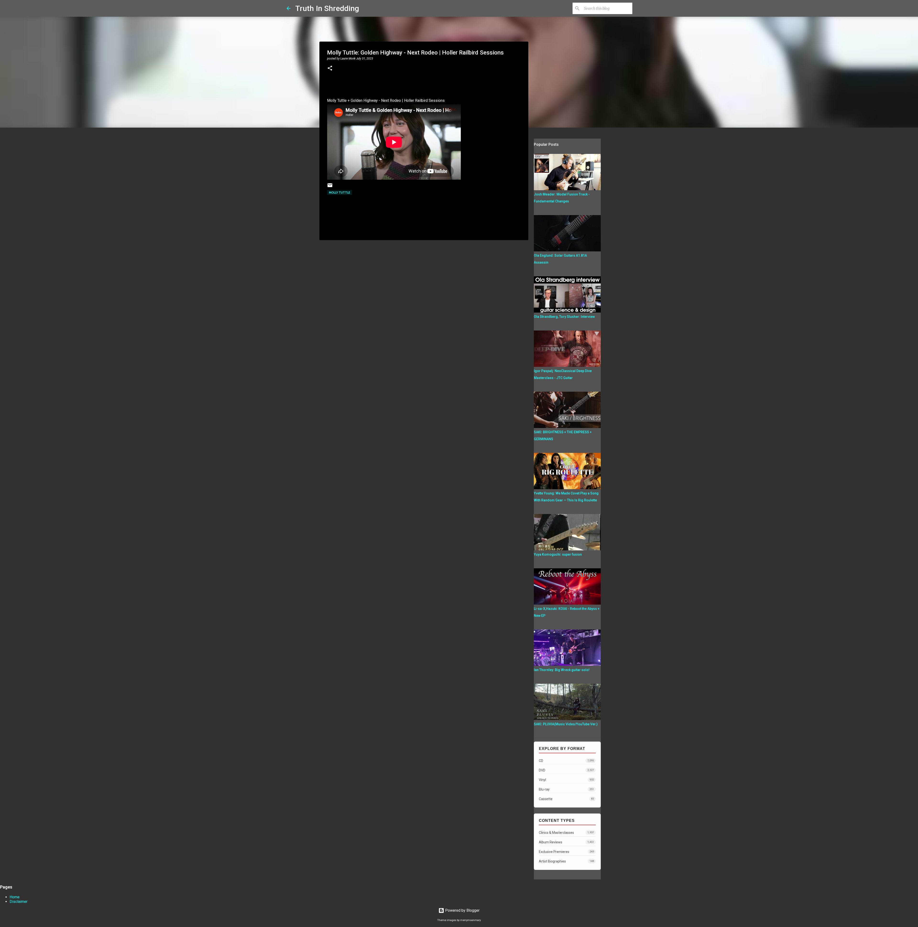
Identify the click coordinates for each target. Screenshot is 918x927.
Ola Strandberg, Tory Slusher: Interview (564, 317)
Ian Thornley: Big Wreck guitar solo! (562, 670)
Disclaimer (18, 901)
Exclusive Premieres (566, 852)
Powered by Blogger (462, 910)
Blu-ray (566, 789)
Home (15, 897)
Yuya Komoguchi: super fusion (558, 554)
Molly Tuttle (339, 192)
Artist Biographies (566, 861)
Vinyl (566, 780)
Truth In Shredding (327, 8)
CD (566, 761)
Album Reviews (566, 842)
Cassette (566, 799)
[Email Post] (330, 187)
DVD (566, 770)
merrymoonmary (470, 920)
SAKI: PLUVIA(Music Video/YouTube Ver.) (566, 724)
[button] (330, 68)
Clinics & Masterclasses (566, 833)
